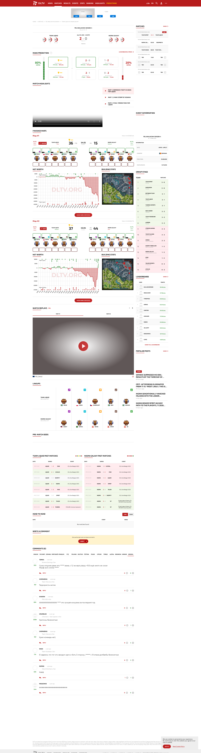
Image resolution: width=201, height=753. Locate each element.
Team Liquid (53, 35)
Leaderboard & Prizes (125, 52)
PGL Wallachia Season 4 (83, 28)
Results (67, 3)
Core (125, 514)
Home (34, 21)
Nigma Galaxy (114, 35)
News (50, 3)
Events (75, 3)
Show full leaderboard (152, 344)
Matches (58, 3)
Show (165, 26)
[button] (132, 308)
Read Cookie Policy (179, 746)
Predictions (111, 3)
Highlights (100, 3)
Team (131, 514)
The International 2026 (144, 32)
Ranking (89, 3)
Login (82, 541)
